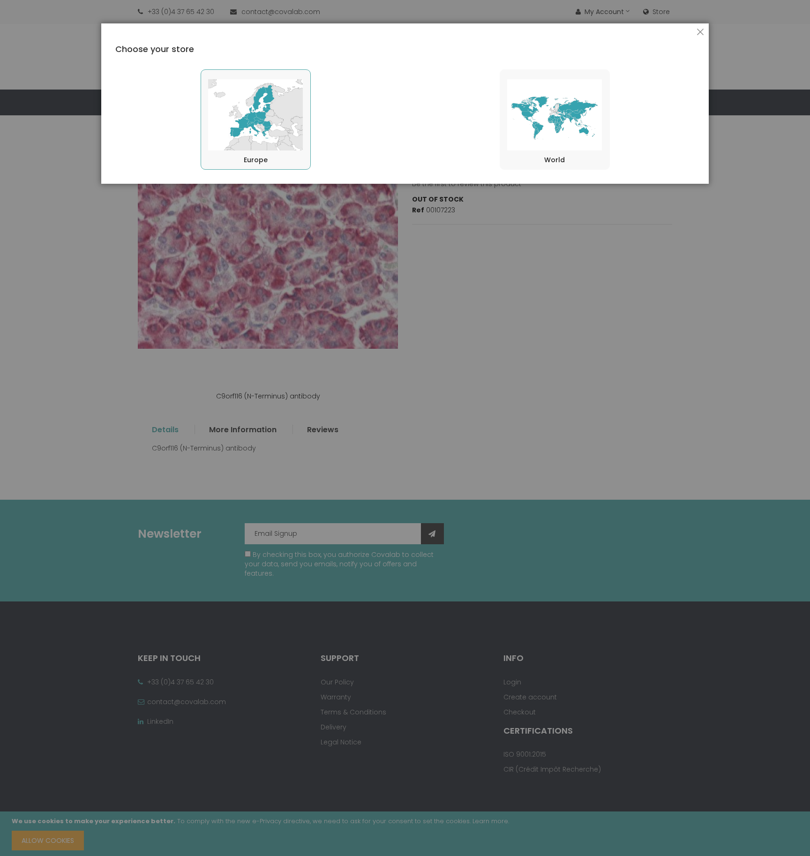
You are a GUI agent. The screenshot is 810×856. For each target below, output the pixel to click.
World (554, 160)
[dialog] (405, 428)
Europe (256, 160)
